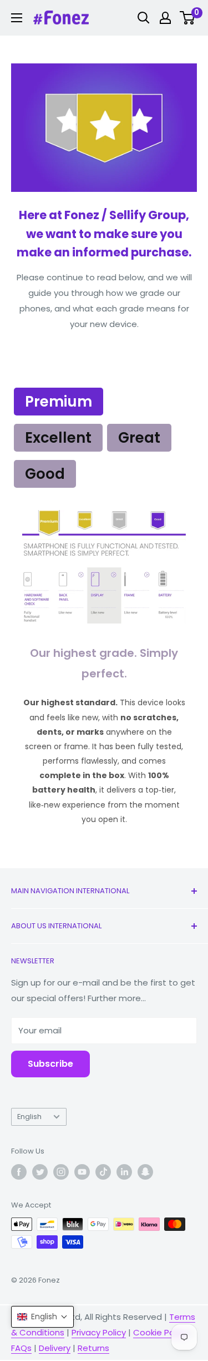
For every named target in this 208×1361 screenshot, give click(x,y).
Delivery (54, 1348)
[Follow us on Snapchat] (145, 1172)
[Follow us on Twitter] (40, 1172)
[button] (42, 1316)
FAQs (21, 1348)
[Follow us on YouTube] (82, 1172)
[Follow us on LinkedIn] (124, 1172)
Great (139, 438)
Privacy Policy (99, 1332)
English (29, 1116)
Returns (93, 1348)
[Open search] (144, 18)
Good (45, 474)
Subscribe (50, 1063)
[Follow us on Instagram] (61, 1172)
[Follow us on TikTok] (103, 1172)
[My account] (165, 18)
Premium (58, 402)
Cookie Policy (160, 1332)
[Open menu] (16, 17)
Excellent (58, 438)
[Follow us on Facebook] (19, 1172)
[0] (188, 17)
